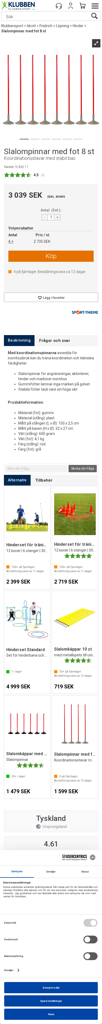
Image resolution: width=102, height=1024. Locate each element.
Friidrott (45, 26)
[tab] (19, 340)
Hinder (78, 26)
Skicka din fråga (82, 468)
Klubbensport (12, 26)
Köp (51, 256)
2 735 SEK (42, 241)
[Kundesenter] (59, 6)
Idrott (31, 26)
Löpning (62, 26)
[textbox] (36, 468)
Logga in (70, 6)
